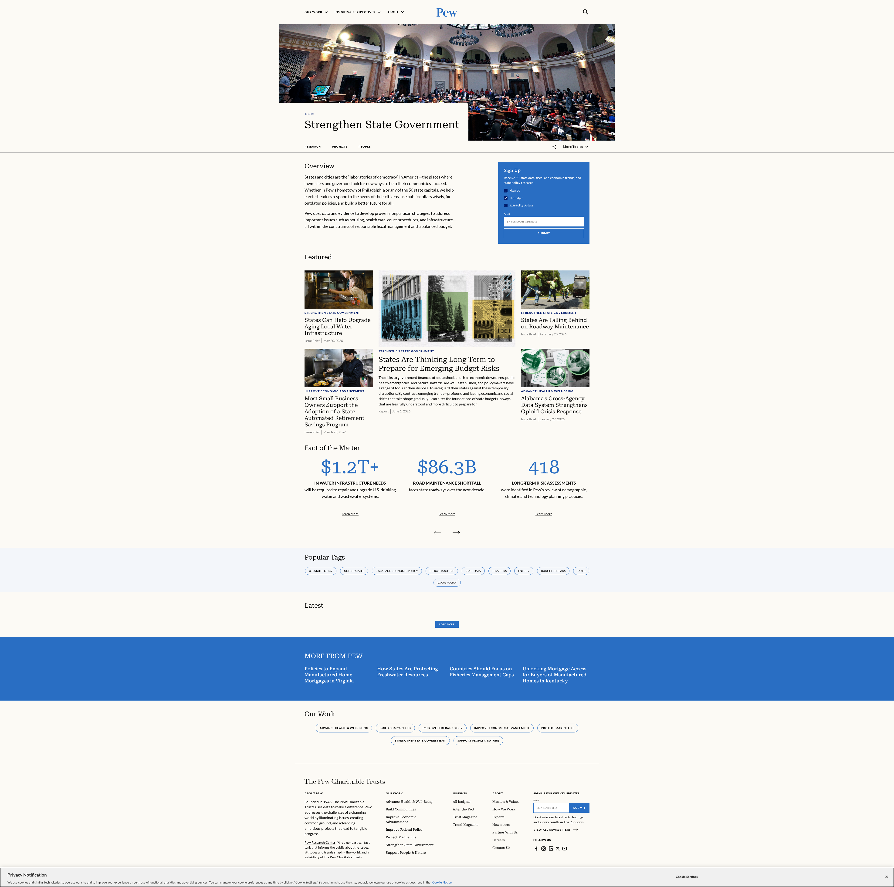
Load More (447, 624)
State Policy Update (521, 205)
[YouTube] (564, 848)
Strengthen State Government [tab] (420, 740)
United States (354, 571)
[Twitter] (558, 849)
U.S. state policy (320, 571)
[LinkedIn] (551, 848)
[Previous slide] (437, 532)
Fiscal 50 (514, 190)
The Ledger (516, 198)
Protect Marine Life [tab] (557, 728)
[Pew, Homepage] (447, 12)
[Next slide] (456, 532)
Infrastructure (442, 571)
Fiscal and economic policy (397, 571)
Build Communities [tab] (395, 728)
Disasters (499, 571)
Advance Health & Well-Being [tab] (344, 728)
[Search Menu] (585, 12)
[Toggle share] (554, 147)
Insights (460, 793)
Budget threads (553, 571)
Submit (544, 233)
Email (507, 214)
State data (473, 571)
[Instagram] (543, 848)
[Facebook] (536, 848)
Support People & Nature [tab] (478, 740)
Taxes (581, 571)
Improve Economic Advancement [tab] (502, 728)
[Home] (345, 781)
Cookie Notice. (442, 882)
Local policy (447, 582)
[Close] (886, 877)
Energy (523, 571)
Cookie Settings (687, 876)
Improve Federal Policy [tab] (442, 728)
